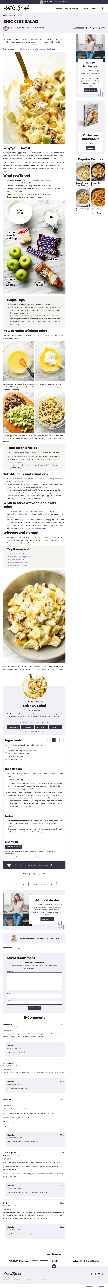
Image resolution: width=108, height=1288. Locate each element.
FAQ (50, 1280)
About (93, 8)
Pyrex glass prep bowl (25, 456)
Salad (42, 520)
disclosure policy (32, 34)
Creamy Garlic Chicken (96, 184)
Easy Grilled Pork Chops (18, 565)
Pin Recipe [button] (27, 727)
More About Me (47, 919)
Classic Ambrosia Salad (28, 49)
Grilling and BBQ (24, 520)
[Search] (103, 8)
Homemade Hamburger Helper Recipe (96, 211)
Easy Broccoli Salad (17, 559)
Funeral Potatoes (37, 528)
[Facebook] (99, 1274)
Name (9, 993)
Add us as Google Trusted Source (35, 731)
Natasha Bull (35, 710)
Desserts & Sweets (15, 15)
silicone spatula (15, 462)
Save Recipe (14, 727)
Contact (43, 1280)
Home (5, 15)
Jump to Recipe (78, 28)
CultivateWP (101, 1286)
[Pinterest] (95, 1274)
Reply (62, 1024)
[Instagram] (91, 1274)
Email (9, 1000)
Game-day (34, 884)
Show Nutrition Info (14, 846)
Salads (52, 884)
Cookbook (84, 8)
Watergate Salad (45, 49)
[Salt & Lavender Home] (18, 8)
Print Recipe (55, 727)
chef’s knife (49, 465)
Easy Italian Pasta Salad (18, 554)
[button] (27, 701)
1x (53, 740)
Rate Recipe (41, 727)
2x (57, 740)
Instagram (40, 669)
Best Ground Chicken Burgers (20, 514)
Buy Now (90, 148)
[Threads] (103, 1274)
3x (61, 740)
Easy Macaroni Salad (44, 514)
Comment (11, 971)
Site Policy (89, 1286)
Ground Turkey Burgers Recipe (21, 557)
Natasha (13, 27)
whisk (20, 459)
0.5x (49, 740)
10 (44, 27)
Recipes (59, 8)
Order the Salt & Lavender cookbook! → (56, 2)
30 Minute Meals (71, 8)
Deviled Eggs (22, 528)
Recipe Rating (29, 968)
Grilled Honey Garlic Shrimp (20, 562)
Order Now (54, 938)
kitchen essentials (34, 452)
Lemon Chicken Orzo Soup (82, 184)
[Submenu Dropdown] (62, 8)
